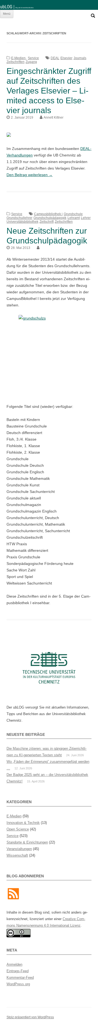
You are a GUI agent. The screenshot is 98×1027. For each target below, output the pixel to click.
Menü (6, 13)
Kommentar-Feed (20, 977)
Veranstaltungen (19, 849)
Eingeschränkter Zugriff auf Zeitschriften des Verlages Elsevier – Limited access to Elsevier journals (49, 91)
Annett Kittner (53, 117)
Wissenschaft (17, 855)
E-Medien (18, 58)
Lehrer (86, 218)
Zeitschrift (46, 222)
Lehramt (74, 218)
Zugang (31, 62)
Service (33, 58)
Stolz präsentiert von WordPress (30, 1017)
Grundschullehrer (19, 218)
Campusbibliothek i (48, 214)
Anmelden (14, 964)
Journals (80, 58)
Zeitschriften (15, 62)
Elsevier (66, 58)
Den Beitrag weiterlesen (30, 175)
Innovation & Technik (23, 823)
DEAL (55, 58)
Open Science (18, 829)
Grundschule (73, 214)
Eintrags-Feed (18, 971)
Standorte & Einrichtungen (27, 842)
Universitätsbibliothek (22, 222)
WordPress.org (18, 984)
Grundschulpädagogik (49, 218)
